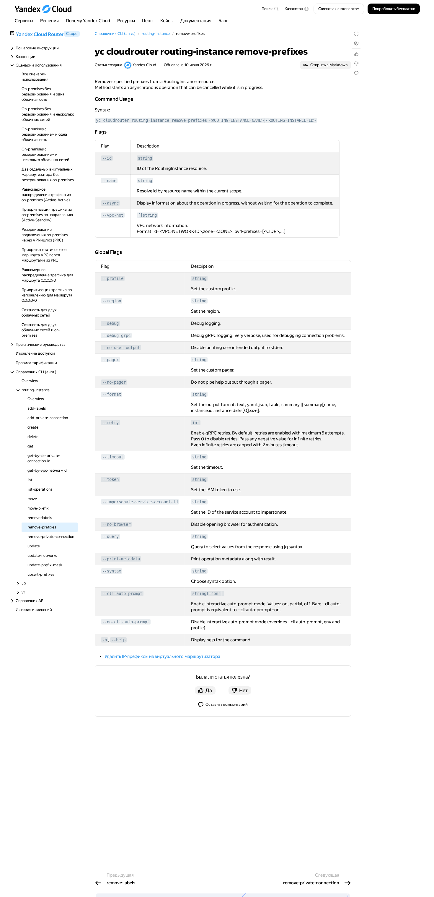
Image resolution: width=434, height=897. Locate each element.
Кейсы (166, 20)
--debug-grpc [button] (116, 335)
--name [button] (109, 180)
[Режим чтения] (356, 34)
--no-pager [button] (114, 382)
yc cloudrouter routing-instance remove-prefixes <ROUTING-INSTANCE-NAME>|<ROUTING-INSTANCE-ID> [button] (206, 120)
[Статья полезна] (356, 54)
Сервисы (24, 20)
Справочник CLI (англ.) (115, 33)
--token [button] (110, 479)
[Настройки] (356, 43)
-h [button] (104, 640)
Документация (195, 20)
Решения (49, 20)
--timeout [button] (112, 457)
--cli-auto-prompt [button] (122, 593)
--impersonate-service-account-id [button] (140, 501)
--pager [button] (110, 359)
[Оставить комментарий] (356, 73)
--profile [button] (112, 278)
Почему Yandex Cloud (88, 20)
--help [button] (118, 640)
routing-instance (156, 33)
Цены (147, 20)
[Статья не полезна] (356, 63)
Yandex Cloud (144, 65)
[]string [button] (147, 215)
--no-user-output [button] (121, 347)
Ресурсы (126, 20)
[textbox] (270, 9)
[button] (296, 8)
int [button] (195, 422)
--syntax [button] (111, 571)
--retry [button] (110, 422)
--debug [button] (110, 323)
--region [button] (111, 301)
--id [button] (107, 158)
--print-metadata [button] (121, 559)
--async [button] (110, 203)
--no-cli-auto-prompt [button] (125, 621)
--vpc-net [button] (112, 215)
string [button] (145, 158)
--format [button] (111, 394)
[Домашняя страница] (45, 8)
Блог (223, 20)
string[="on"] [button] (207, 593)
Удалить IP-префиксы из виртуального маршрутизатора (162, 656)
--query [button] (110, 536)
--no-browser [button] (116, 524)
